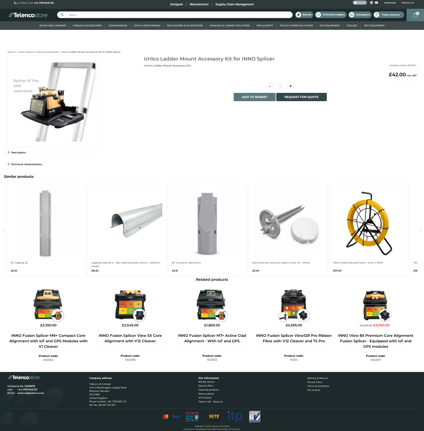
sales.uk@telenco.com (30, 393)
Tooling (351, 25)
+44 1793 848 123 (44, 2)
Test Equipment (374, 25)
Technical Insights (334, 14)
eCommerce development (196, 429)
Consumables (118, 25)
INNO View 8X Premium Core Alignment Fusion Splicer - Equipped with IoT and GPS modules (375, 341)
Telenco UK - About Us (210, 401)
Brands (307, 14)
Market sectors (206, 381)
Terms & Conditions (318, 386)
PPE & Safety (265, 25)
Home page (390, 3)
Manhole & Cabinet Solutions (230, 25)
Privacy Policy (314, 382)
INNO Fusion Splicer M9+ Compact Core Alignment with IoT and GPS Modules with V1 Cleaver (48, 341)
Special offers (205, 385)
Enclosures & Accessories (185, 25)
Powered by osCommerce (228, 429)
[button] (3, 230)
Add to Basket (254, 97)
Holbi (213, 429)
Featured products (208, 389)
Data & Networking (147, 25)
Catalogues (363, 14)
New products (206, 393)
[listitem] (46, 230)
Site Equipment (330, 25)
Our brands (313, 390)
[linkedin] (371, 2)
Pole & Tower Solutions (296, 25)
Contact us (407, 3)
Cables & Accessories (87, 25)
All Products (205, 397)
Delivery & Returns (317, 378)
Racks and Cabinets (52, 25)
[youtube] (376, 2)
